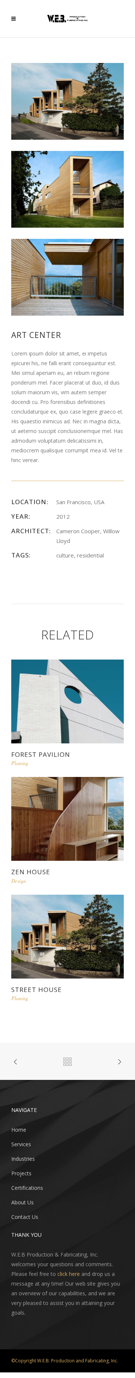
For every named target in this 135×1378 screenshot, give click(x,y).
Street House (36, 989)
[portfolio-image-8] (67, 100)
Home (18, 1129)
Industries (23, 1158)
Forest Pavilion (40, 754)
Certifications (27, 1187)
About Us (22, 1202)
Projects (21, 1173)
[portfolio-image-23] (67, 276)
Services (21, 1144)
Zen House (30, 871)
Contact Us (24, 1216)
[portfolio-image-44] (67, 188)
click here (68, 1273)
